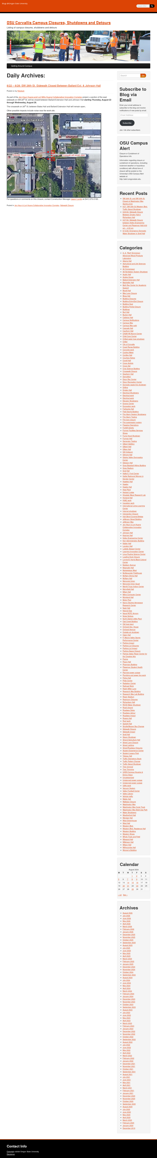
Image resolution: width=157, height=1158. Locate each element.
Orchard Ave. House (130, 627)
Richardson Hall (129, 702)
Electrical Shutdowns (131, 393)
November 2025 (129, 937)
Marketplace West (130, 570)
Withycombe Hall (129, 847)
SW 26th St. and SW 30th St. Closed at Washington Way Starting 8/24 (134, 201)
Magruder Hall (128, 567)
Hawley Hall (127, 487)
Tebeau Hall (127, 756)
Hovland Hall (127, 497)
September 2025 (129, 942)
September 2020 (129, 1104)
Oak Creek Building (130, 621)
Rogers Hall (127, 718)
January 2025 (128, 964)
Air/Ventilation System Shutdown (135, 271)
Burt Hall (126, 312)
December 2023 (129, 999)
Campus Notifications (131, 320)
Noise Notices (128, 616)
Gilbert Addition (129, 444)
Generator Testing (130, 441)
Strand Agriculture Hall (131, 740)
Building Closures (129, 298)
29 (133, 889)
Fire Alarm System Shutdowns (134, 414)
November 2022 (129, 1034)
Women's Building (130, 850)
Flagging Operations (130, 425)
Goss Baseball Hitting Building (134, 465)
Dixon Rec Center (129, 379)
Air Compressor (129, 269)
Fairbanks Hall (128, 409)
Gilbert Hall (127, 446)
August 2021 (127, 1074)
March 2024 (127, 991)
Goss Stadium (128, 468)
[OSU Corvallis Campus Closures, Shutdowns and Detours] (78, 46)
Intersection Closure (130, 514)
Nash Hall (126, 608)
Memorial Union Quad (131, 584)
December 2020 (129, 1096)
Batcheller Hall (128, 282)
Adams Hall (127, 261)
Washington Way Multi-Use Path (135, 810)
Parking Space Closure (131, 651)
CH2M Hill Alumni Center (132, 333)
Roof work (127, 721)
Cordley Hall (127, 355)
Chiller (125, 341)
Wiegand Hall (128, 839)
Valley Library (128, 793)
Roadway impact (129, 715)
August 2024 (127, 977)
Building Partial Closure (132, 306)
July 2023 (126, 1012)
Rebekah (20, 91)
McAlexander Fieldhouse (132, 573)
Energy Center (128, 403)
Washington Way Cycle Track (134, 807)
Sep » (125, 895)
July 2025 (126, 948)
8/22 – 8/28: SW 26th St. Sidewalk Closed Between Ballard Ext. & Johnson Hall (54, 85)
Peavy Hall (127, 662)
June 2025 (127, 950)
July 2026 (126, 915)
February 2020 (128, 1123)
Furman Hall (127, 438)
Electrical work (128, 395)
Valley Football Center (131, 791)
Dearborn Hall (128, 374)
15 (133, 882)
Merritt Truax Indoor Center (133, 586)
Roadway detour (129, 713)
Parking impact (128, 643)
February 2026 (128, 929)
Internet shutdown (130, 511)
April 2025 (127, 956)
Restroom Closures (130, 699)
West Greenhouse (130, 820)
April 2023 (127, 1020)
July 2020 (126, 1109)
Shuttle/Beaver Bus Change (133, 726)
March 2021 (127, 1088)
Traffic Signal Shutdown (132, 764)
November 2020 (129, 1098)
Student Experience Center (133, 750)
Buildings (126, 309)
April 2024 (127, 988)
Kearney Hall (128, 535)
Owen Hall (127, 635)
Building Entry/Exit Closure (133, 301)
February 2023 (128, 1026)
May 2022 (126, 1050)
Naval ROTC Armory (130, 613)
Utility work (127, 785)
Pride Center (127, 680)
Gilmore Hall (127, 454)
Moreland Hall (128, 597)
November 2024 (129, 969)
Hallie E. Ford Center (131, 473)
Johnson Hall (128, 532)
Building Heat (128, 304)
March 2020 (127, 1120)
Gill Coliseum (128, 452)
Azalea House (128, 277)
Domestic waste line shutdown (134, 384)
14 (128, 882)
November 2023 (129, 1002)
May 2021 (126, 1082)
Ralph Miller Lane (129, 688)
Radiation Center (129, 683)
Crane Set (127, 366)
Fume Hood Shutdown (131, 436)
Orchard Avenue (129, 629)
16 (137, 882)
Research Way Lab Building (133, 694)
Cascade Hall (128, 328)
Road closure (128, 707)
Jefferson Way (128, 522)
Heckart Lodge (128, 492)
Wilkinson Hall (128, 842)
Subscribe (127, 123)
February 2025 (128, 961)
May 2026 (126, 921)
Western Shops (129, 834)
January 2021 (128, 1093)
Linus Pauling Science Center (134, 554)
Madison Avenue (129, 565)
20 (124, 886)
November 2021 (129, 1066)
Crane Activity (128, 363)
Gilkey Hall (127, 449)
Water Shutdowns (129, 812)
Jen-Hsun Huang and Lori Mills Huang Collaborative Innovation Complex (50, 97)
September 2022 (129, 1039)
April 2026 (127, 923)
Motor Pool (127, 600)
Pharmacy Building (130, 664)
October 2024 (128, 972)
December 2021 (129, 1063)
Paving (125, 659)
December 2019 (129, 1128)
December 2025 (129, 934)
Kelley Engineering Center (133, 538)
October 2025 (128, 940)
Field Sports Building (131, 411)
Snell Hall (126, 734)
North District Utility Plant (132, 619)
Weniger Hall (128, 818)
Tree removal (128, 766)
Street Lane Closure (130, 742)
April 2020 (127, 1117)
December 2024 (129, 967)
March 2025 (127, 958)
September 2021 (129, 1071)
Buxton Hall (127, 315)
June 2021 (127, 1080)
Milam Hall (127, 592)
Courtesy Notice (129, 358)
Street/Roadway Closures (132, 748)
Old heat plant (128, 624)
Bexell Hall (127, 290)
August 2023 (127, 1010)
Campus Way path (130, 325)
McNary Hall (127, 578)
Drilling (125, 387)
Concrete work (128, 350)
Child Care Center (130, 336)
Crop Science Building (131, 368)
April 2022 (127, 1053)
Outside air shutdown (131, 632)
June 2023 (127, 1015)
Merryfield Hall (128, 589)
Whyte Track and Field (131, 836)
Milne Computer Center (132, 594)
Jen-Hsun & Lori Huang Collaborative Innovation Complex (36, 205)
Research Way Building (132, 691)
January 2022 (128, 1061)
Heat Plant (127, 489)
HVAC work (127, 500)
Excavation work (129, 406)
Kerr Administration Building (133, 541)
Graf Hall (126, 471)
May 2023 (126, 1018)
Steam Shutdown (129, 737)
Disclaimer (11, 1154)
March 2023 (127, 1023)
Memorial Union (129, 581)
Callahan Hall (128, 317)
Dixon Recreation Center (132, 382)
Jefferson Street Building (132, 519)
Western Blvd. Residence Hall (134, 828)
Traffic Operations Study (132, 758)
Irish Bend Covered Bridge (133, 516)
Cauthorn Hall (128, 331)
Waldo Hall (127, 799)
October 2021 (128, 1069)
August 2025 (127, 945)
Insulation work (128, 503)
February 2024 (128, 993)
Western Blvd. (128, 826)
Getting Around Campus (21, 65)
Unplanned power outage (132, 780)
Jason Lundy (76, 199)
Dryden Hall (127, 390)
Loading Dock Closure (131, 557)
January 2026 (128, 932)
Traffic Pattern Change (131, 761)
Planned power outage (131, 672)
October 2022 (128, 1036)
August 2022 (127, 1042)
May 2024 (126, 985)
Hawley (125, 484)
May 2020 (126, 1114)
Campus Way (128, 323)
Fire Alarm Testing (130, 417)
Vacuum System (129, 788)
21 (128, 886)
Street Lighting (128, 745)
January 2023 (128, 1028)
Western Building (129, 831)
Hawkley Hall (128, 481)
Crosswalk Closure (130, 371)
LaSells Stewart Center (131, 549)
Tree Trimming (128, 769)
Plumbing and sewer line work (134, 675)
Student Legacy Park (131, 753)
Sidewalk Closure (67, 205)
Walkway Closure (129, 801)
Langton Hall (127, 546)
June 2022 (127, 1047)
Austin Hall (127, 274)
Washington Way (129, 804)
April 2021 (127, 1085)
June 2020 (127, 1112)
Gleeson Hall (128, 462)
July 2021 (126, 1077)
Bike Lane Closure (130, 293)
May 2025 (126, 953)
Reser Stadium (128, 697)
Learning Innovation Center (133, 551)
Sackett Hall (127, 723)
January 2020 (128, 1125)
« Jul (120, 895)
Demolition (127, 376)
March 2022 (127, 1055)
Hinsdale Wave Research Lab (134, 495)
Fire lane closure (129, 419)
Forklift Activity (128, 428)
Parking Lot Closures (131, 645)
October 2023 (128, 1004)
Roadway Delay (129, 710)
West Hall (126, 823)
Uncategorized (128, 777)
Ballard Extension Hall (131, 280)
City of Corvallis (129, 344)
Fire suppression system (132, 422)
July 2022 (126, 1045)
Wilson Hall (127, 844)
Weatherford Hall (129, 815)
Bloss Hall (126, 296)
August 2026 (127, 913)
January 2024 (128, 996)
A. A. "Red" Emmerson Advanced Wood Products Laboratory (133, 255)
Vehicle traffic (128, 796)
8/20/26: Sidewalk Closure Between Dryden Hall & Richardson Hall (133, 215)
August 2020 (127, 1106)
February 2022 (128, 1058)
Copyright (10, 1151)
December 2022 (129, 1031)
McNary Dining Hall (130, 575)
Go (143, 75)
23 (137, 886)
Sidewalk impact (129, 732)
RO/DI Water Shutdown (132, 705)
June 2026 (127, 918)
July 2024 (126, 980)
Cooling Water (128, 352)
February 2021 (128, 1090)
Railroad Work (128, 686)
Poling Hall (127, 678)
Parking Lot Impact (130, 648)
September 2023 (129, 1007)
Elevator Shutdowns (130, 401)
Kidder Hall (127, 543)
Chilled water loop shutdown (133, 339)
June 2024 (127, 983)
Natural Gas (127, 610)
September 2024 (129, 975)
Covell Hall (127, 360)
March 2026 (127, 926)
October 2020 (128, 1101)
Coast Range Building (131, 347)
